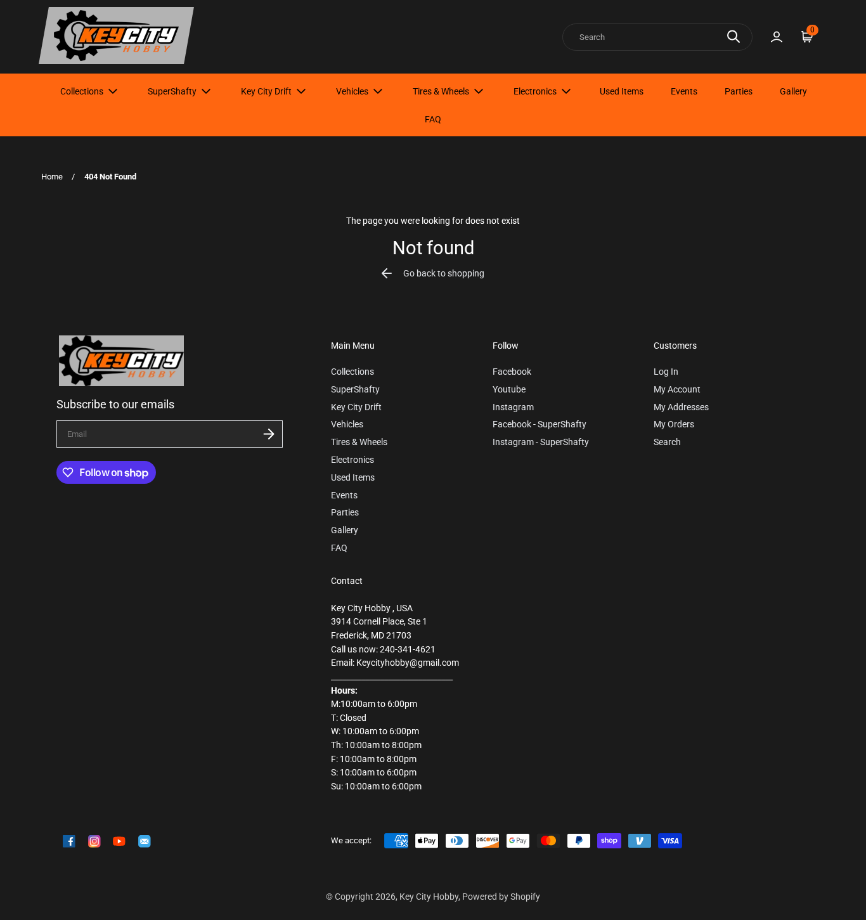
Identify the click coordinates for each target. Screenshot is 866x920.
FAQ (433, 119)
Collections (81, 91)
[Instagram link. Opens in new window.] (94, 841)
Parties (739, 91)
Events (684, 91)
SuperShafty (172, 91)
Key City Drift (266, 91)
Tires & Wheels (441, 91)
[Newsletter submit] (269, 434)
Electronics (535, 91)
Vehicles (352, 91)
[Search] (733, 36)
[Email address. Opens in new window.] (144, 841)
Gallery (793, 91)
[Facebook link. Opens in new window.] (69, 841)
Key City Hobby (428, 896)
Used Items (621, 91)
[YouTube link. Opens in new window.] (119, 841)
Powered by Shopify (501, 896)
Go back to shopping (443, 273)
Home (52, 176)
